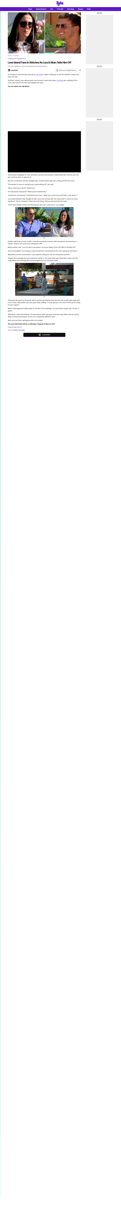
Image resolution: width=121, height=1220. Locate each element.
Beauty (80, 9)
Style (89, 9)
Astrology (70, 9)
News (30, 9)
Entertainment (41, 9)
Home (10, 56)
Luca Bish (60, 80)
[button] (80, 70)
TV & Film (60, 9)
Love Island (22, 330)
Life (51, 9)
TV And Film (15, 330)
